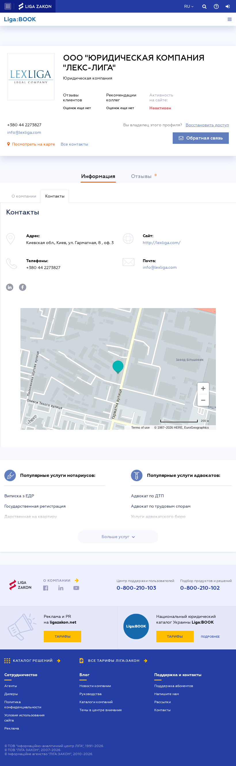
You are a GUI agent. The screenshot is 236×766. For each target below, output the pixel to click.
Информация (98, 176)
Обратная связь (204, 138)
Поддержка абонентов (173, 686)
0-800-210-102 (200, 588)
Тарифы (63, 637)
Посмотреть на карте (33, 144)
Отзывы (142, 176)
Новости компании (95, 686)
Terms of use (140, 427)
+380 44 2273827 (24, 125)
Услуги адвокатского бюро (158, 516)
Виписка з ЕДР (19, 496)
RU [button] (187, 6)
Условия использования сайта (24, 717)
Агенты (10, 686)
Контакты (162, 710)
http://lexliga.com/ (161, 242)
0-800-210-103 (136, 588)
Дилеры (11, 694)
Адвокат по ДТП (147, 496)
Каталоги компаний (96, 702)
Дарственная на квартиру (30, 516)
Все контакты (74, 144)
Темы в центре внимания (100, 710)
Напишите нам (166, 694)
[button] (7, 6)
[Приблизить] (203, 388)
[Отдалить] (203, 400)
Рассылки (162, 702)
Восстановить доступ (207, 125)
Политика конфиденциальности (22, 704)
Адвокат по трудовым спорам (161, 506)
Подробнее (210, 636)
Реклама (11, 728)
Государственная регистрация (35, 506)
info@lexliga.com (24, 132)
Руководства (90, 694)
